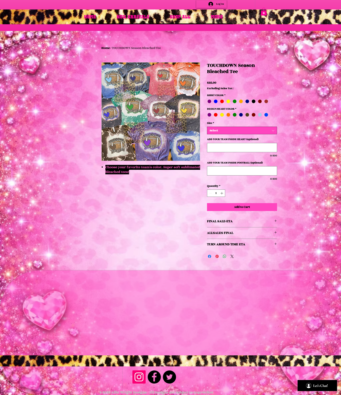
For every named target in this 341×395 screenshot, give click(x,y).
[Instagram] (139, 377)
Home (105, 48)
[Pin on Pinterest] (217, 256)
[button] (263, 11)
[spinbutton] (216, 193)
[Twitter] (169, 377)
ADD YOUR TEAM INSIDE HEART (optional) (233, 139)
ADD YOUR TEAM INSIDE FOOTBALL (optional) (235, 163)
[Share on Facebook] (209, 256)
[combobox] (242, 130)
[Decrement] (210, 193)
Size (210, 123)
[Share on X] (232, 256)
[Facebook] (154, 377)
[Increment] (222, 193)
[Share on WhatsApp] (224, 256)
